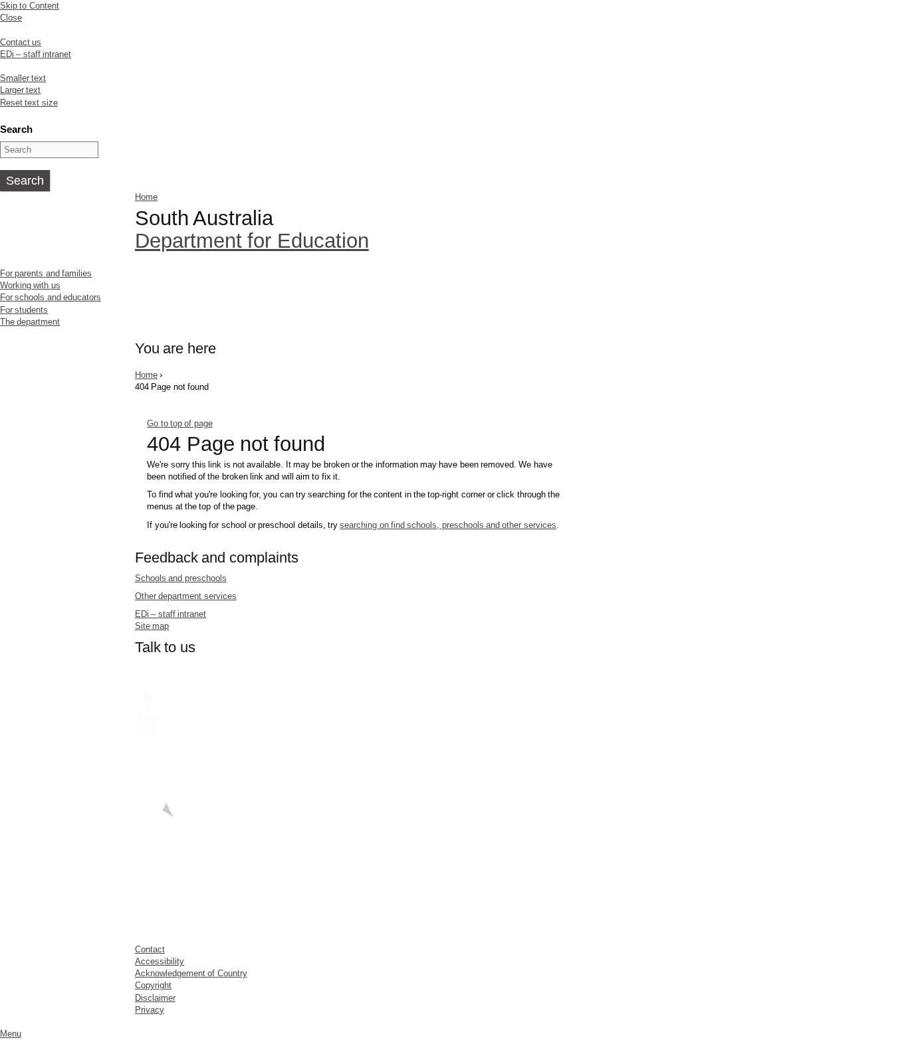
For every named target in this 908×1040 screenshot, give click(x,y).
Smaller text (23, 78)
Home (146, 197)
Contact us (20, 42)
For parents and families (46, 273)
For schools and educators (50, 297)
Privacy (149, 1010)
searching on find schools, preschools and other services (448, 525)
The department (30, 322)
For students (24, 310)
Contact (150, 949)
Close (11, 18)
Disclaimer (155, 998)
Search (16, 129)
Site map (152, 626)
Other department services (186, 596)
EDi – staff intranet (35, 54)
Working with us (30, 285)
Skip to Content (29, 6)
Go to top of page (179, 423)
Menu (10, 1034)
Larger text (20, 90)
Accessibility (159, 961)
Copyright (153, 985)
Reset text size (29, 103)
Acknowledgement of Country (191, 973)
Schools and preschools (181, 578)
